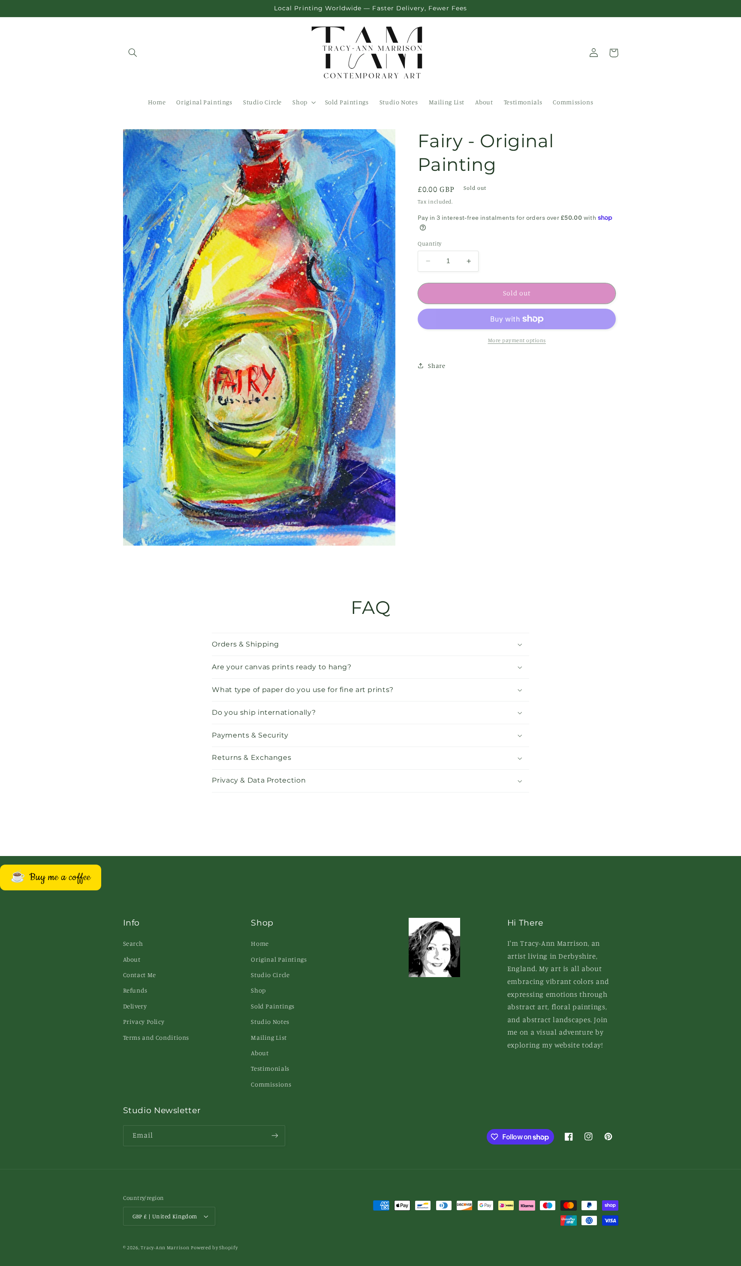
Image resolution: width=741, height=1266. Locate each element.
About (132, 959)
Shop (258, 990)
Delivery (135, 1006)
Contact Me (139, 974)
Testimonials (270, 1068)
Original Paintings (279, 959)
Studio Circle (270, 974)
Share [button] (436, 365)
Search (133, 943)
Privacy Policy (144, 1021)
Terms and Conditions (156, 1037)
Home (260, 943)
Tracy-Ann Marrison (165, 1248)
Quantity (429, 243)
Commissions (271, 1084)
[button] (133, 53)
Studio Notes (270, 1021)
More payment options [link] (517, 340)
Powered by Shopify (214, 1248)
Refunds (135, 990)
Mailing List (269, 1037)
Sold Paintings (273, 1006)
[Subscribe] (274, 1135)
